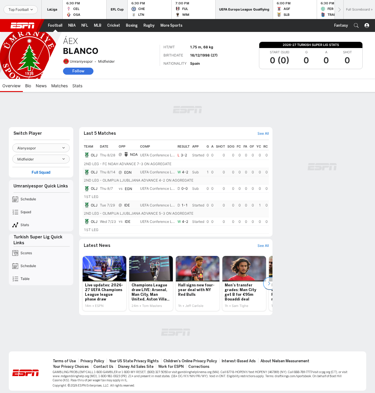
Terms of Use (64, 361)
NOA (134, 154)
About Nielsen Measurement (284, 361)
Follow (78, 71)
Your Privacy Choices (71, 367)
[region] (176, 188)
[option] (104, 283)
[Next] (339, 9)
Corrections (198, 367)
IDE (127, 205)
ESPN (23, 25)
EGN (128, 172)
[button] (356, 25)
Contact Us (103, 367)
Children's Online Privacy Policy (190, 361)
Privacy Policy (92, 361)
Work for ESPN (171, 367)
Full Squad (41, 172)
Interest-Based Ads (239, 361)
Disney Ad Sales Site (136, 367)
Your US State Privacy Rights (134, 361)
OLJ (94, 155)
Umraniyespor (81, 61)
